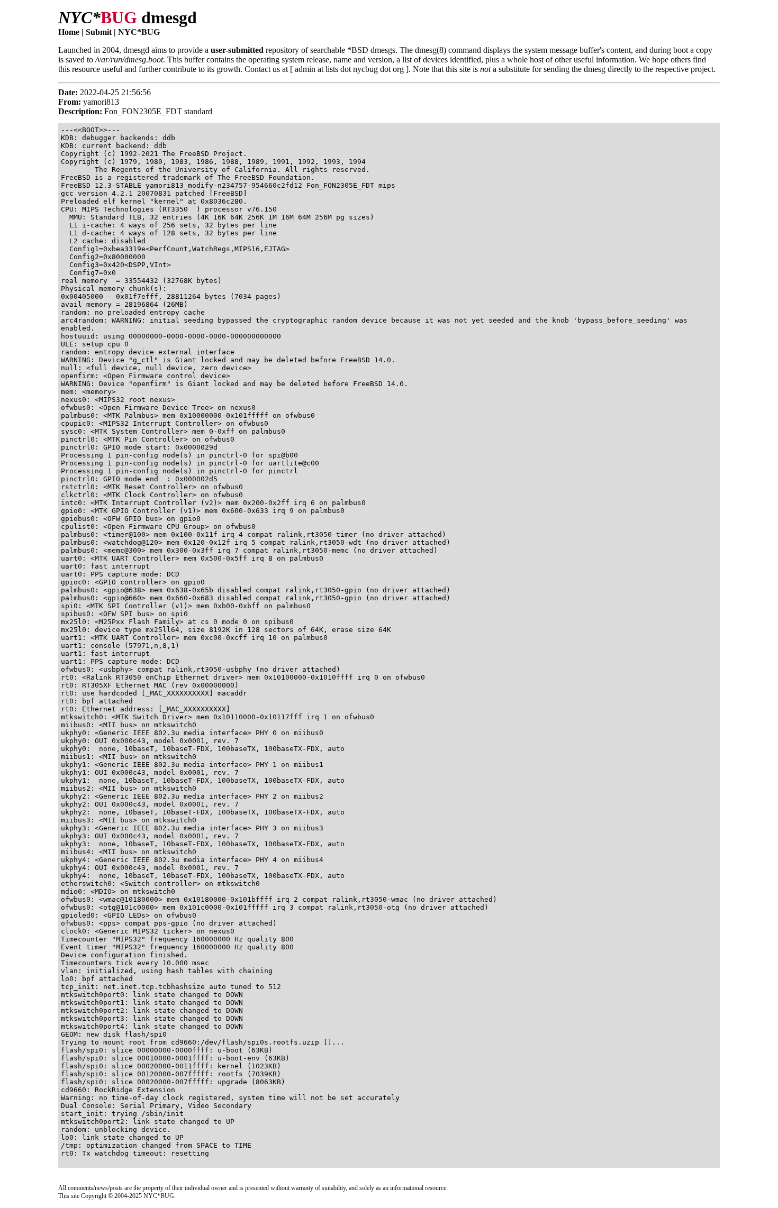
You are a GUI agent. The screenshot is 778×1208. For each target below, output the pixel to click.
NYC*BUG (139, 32)
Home (68, 32)
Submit (99, 32)
